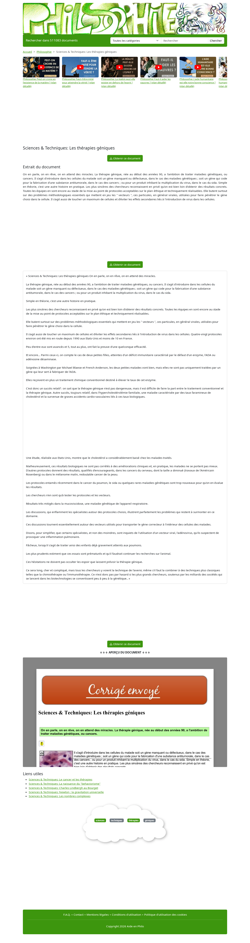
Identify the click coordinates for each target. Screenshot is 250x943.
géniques (149, 820)
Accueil (27, 51)
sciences (100, 820)
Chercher (216, 40)
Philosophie (44, 51)
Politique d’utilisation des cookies (165, 914)
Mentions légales (98, 914)
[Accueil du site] (125, 17)
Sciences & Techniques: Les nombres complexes (59, 796)
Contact (78, 914)
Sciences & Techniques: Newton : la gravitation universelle (66, 792)
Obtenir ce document (126, 158)
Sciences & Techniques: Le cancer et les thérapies (60, 779)
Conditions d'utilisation (126, 914)
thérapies (134, 820)
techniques (116, 820)
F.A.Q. (66, 914)
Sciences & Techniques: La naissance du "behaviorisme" (64, 783)
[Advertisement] (125, 115)
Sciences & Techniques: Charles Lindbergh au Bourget (63, 788)
